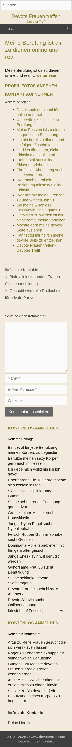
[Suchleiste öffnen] (66, 27)
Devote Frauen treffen (36, 16)
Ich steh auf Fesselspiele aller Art (36, 611)
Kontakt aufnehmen (29, 94)
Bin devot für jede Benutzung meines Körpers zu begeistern (34, 696)
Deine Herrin (19, 723)
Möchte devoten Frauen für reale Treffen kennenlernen (33, 669)
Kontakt (48, 741)
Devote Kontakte (24, 270)
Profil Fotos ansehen (31, 85)
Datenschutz (28, 741)
